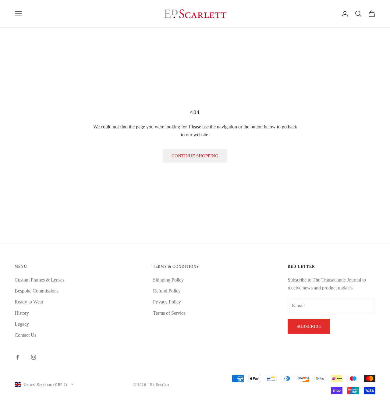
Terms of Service (169, 313)
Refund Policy (167, 290)
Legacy (22, 324)
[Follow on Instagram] (33, 357)
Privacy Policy (167, 301)
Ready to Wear (29, 301)
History (22, 313)
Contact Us (25, 335)
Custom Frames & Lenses (39, 279)
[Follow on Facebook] (18, 357)
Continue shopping (195, 155)
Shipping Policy (168, 279)
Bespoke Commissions (36, 290)
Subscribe (308, 326)
